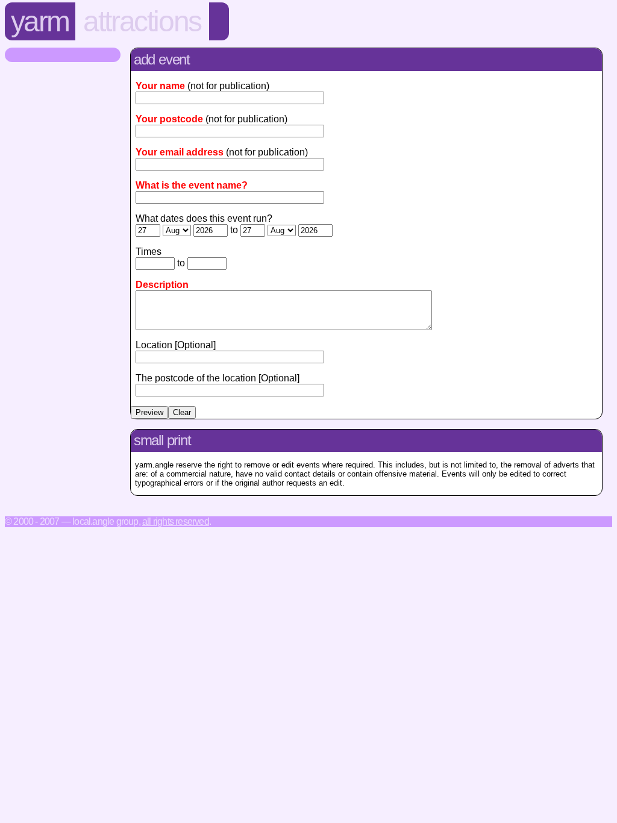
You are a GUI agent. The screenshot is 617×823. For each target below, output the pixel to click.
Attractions (142, 21)
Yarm (40, 21)
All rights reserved (175, 521)
